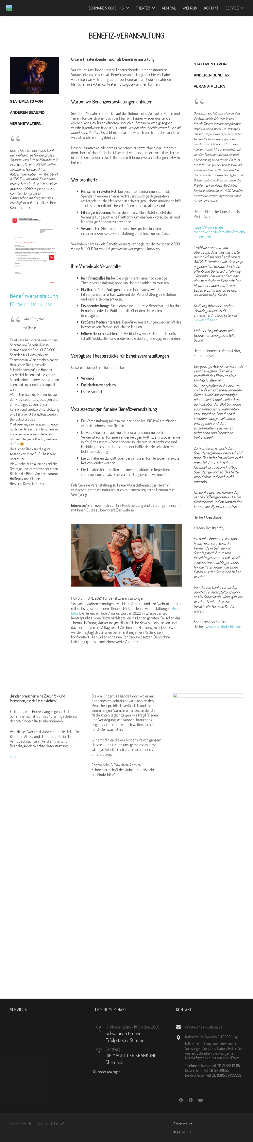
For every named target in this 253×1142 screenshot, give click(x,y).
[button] (126, 8)
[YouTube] (201, 1100)
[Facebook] (181, 1100)
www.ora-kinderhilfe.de (223, 626)
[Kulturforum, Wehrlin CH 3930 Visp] (180, 1037)
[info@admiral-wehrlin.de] (180, 1027)
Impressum (182, 1131)
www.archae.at (205, 319)
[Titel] (9, 8)
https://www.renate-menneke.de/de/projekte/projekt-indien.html (219, 231)
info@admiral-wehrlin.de (203, 1026)
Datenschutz (182, 1123)
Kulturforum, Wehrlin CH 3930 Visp (211, 1036)
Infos (14, 756)
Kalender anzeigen (107, 1071)
